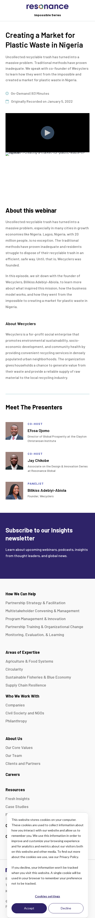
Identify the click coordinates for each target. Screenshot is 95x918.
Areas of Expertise (23, 652)
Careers (13, 774)
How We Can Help (21, 593)
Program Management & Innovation (36, 618)
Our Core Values (19, 747)
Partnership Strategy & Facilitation (35, 602)
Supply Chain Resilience (26, 685)
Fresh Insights (18, 798)
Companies (15, 704)
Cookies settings (47, 896)
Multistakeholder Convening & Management (43, 610)
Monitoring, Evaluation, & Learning (35, 634)
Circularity (14, 669)
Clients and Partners (23, 763)
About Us (14, 738)
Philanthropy (16, 720)
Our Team (14, 755)
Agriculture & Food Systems (29, 661)
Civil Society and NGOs (25, 712)
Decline (66, 908)
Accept (29, 908)
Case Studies (17, 806)
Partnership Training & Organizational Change (44, 626)
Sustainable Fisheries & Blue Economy (38, 677)
